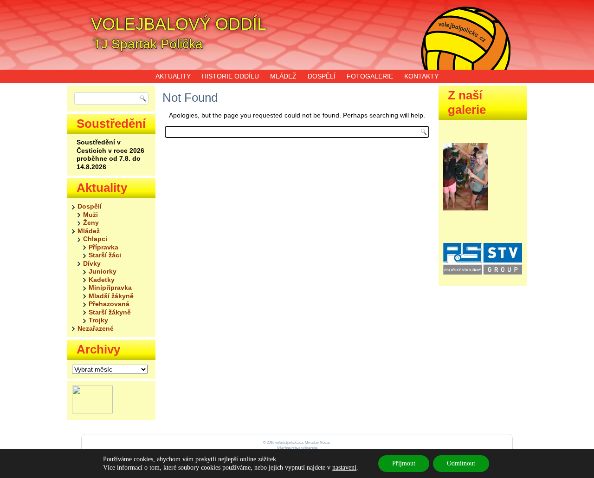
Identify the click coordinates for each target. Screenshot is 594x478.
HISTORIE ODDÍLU (230, 76)
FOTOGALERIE (370, 76)
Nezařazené (95, 328)
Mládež (88, 231)
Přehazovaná (109, 304)
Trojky (98, 320)
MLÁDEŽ (283, 76)
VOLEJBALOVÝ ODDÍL (178, 23)
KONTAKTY (421, 76)
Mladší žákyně (111, 296)
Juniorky (102, 271)
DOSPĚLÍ (322, 76)
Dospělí (89, 206)
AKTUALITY (173, 76)
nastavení (344, 467)
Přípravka (103, 247)
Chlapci (95, 238)
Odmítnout (461, 463)
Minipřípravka (110, 287)
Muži (90, 214)
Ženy (91, 222)
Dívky (92, 263)
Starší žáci (105, 255)
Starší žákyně (110, 312)
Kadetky (102, 279)
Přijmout (403, 463)
